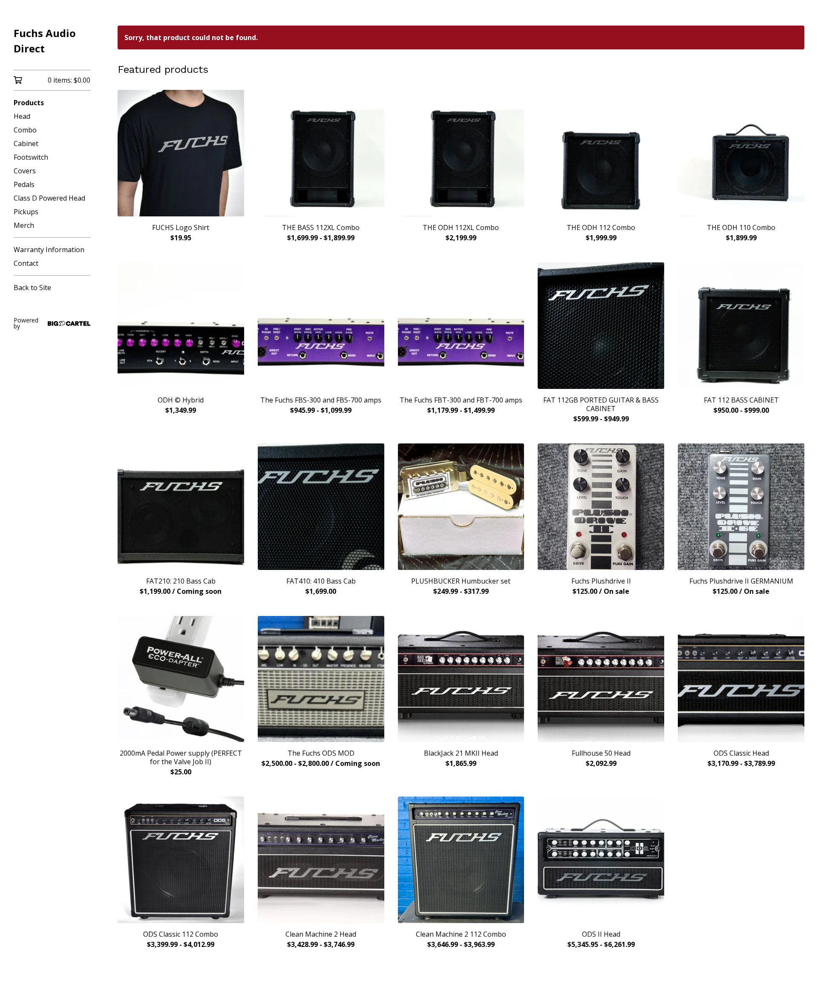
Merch (24, 225)
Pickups (26, 211)
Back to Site (32, 287)
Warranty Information (49, 249)
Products (29, 102)
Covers (25, 170)
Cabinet (26, 143)
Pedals (24, 184)
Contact (26, 263)
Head (22, 116)
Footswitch (31, 157)
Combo (25, 130)
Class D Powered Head (49, 198)
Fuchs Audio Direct (45, 40)
